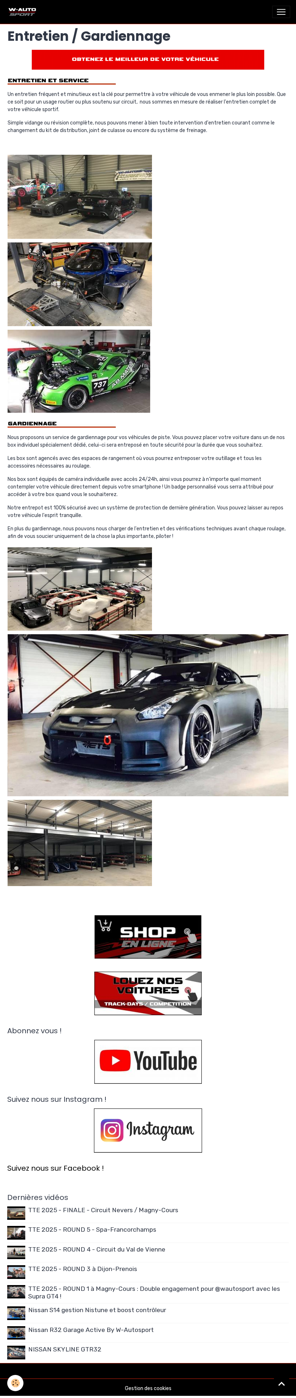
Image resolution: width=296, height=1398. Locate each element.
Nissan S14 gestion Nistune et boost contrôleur (97, 1310)
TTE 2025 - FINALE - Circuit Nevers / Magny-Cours (103, 1210)
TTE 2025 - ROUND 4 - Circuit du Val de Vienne (96, 1249)
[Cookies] (15, 1383)
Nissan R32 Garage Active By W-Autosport (91, 1329)
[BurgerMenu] (281, 12)
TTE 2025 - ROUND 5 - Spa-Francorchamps (92, 1229)
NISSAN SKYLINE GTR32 (64, 1349)
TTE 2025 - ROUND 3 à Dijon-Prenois (82, 1268)
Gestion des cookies (148, 1388)
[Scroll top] (282, 1384)
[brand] (24, 12)
